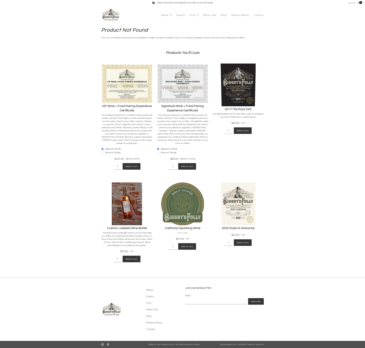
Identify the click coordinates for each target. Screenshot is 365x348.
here (181, 37)
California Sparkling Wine (182, 228)
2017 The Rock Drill (238, 109)
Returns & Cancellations (187, 344)
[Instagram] (102, 344)
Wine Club (209, 15)
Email (187, 295)
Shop (224, 15)
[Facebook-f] (108, 344)
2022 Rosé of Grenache (238, 228)
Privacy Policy (168, 344)
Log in (351, 3)
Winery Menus (240, 15)
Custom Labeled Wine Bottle (127, 228)
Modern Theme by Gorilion (251, 344)
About (165, 15)
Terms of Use (154, 344)
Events (180, 15)
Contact (259, 15)
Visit (192, 15)
